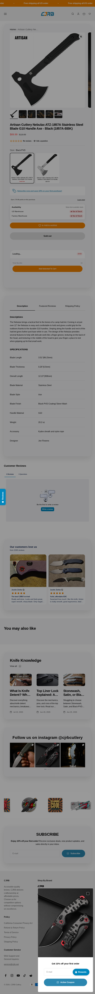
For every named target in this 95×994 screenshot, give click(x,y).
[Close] (88, 893)
